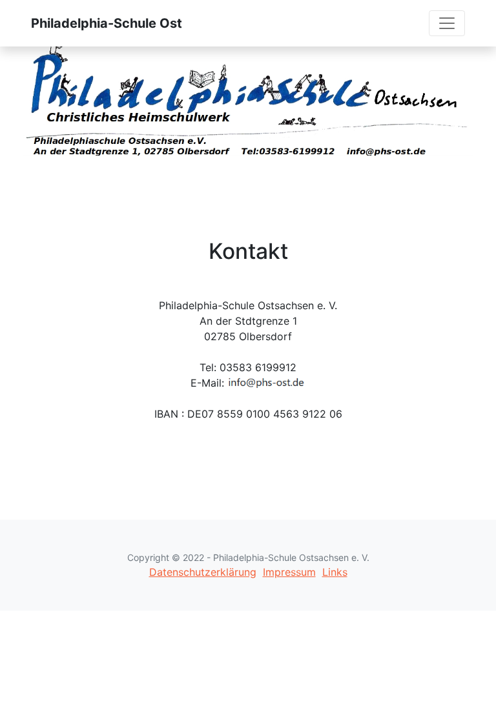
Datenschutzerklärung (202, 571)
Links (334, 571)
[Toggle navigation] (447, 23)
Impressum (289, 571)
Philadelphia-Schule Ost (106, 23)
